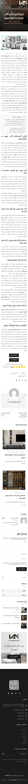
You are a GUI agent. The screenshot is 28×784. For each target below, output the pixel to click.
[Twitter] (16, 380)
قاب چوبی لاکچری (15, 373)
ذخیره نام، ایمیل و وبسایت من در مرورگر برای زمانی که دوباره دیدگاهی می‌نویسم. (15, 563)
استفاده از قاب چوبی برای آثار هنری (16, 130)
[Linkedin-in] (16, 693)
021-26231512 (14, 360)
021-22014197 (14, 355)
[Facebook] (19, 380)
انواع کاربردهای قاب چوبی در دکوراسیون (14, 120)
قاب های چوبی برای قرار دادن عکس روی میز (14, 123)
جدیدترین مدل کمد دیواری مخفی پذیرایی (11, 609)
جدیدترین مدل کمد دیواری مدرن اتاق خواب (11, 617)
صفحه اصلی (16, 21)
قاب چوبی (23, 373)
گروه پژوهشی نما (15, 53)
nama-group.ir (13, 780)
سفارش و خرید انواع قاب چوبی (16, 132)
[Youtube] (12, 693)
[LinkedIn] (25, 380)
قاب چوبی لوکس (22, 376)
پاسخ (3, 518)
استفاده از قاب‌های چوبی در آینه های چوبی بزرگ (13, 126)
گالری (24, 591)
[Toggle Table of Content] (23, 117)
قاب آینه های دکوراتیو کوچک (17, 128)
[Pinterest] (22, 380)
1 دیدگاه (7, 53)
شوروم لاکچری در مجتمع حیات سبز (10, 623)
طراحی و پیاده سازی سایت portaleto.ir (14, 776)
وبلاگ (10, 21)
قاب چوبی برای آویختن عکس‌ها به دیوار (15, 122)
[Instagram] (19, 693)
